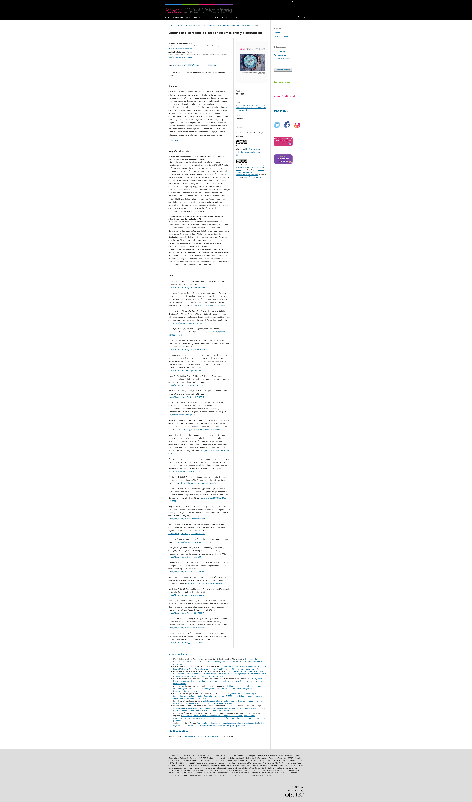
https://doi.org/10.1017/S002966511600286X (186, 519)
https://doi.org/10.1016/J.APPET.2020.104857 (186, 572)
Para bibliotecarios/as (282, 58)
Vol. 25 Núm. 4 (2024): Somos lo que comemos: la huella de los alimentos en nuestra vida (217, 25)
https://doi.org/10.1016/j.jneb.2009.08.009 (185, 642)
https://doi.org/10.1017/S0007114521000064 (186, 628)
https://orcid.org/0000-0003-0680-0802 (180, 48)
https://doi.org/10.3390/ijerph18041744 (184, 370)
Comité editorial (284, 96)
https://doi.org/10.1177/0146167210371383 (186, 385)
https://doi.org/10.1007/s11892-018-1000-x (186, 595)
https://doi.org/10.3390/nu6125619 (187, 471)
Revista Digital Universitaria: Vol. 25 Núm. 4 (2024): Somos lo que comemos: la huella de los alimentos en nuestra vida (219, 709)
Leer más (174, 140)
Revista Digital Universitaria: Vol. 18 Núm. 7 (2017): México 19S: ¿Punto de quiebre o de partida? (221, 669)
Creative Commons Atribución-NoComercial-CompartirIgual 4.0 (250, 152)
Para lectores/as (280, 51)
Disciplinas (281, 110)
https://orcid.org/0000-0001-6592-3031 (180, 57)
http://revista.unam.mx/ (254, 177)
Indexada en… (283, 82)
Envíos (215, 17)
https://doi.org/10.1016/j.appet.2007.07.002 (196, 542)
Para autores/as (280, 55)
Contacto (234, 17)
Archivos (178, 25)
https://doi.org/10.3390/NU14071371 (210, 305)
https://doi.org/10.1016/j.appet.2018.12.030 (186, 557)
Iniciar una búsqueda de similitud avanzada (200, 736)
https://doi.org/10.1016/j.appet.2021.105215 (186, 533)
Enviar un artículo (283, 70)
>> (187, 730)
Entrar (305, 2)
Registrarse (296, 2)
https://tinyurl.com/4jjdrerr (183, 415)
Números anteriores (181, 17)
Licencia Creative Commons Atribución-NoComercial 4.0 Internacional (250, 172)
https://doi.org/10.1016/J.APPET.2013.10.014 (186, 349)
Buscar (302, 17)
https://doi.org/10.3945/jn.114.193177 (189, 323)
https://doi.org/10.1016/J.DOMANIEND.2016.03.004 (199, 429)
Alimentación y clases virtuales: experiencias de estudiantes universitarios (212, 715)
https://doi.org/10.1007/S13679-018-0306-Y (205, 583)
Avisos (224, 17)
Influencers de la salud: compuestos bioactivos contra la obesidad (200, 708)
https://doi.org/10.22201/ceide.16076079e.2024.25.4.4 (195, 65)
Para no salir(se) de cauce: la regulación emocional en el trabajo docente (227, 723)
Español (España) (281, 36)
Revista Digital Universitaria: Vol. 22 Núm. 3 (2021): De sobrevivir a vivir (202, 703)
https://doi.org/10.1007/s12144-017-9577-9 (186, 397)
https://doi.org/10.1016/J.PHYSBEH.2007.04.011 (187, 287)
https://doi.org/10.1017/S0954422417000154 (186, 613)
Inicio (167, 17)
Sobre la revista (200, 17)
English (277, 33)
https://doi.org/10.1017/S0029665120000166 (199, 483)
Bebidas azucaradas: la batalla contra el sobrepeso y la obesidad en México (234, 701)
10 (183, 730)
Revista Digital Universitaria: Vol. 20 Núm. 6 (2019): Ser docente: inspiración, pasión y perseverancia (218, 724)
